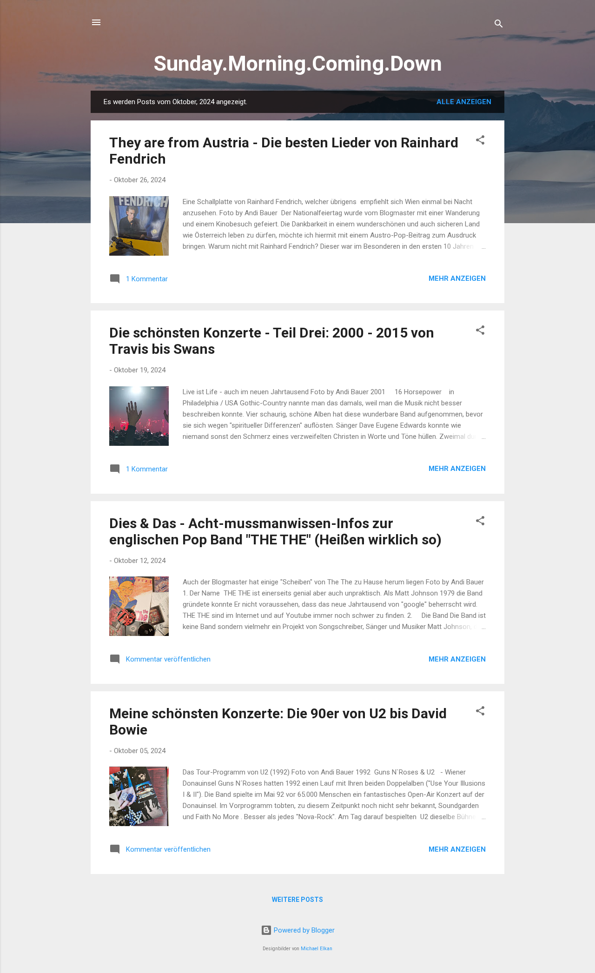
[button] (480, 141)
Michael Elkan (316, 949)
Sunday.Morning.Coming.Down (297, 63)
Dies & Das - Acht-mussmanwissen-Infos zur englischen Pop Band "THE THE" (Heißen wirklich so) (275, 531)
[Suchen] (498, 25)
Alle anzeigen (463, 102)
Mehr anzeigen (457, 278)
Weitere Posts (297, 899)
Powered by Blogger (303, 930)
